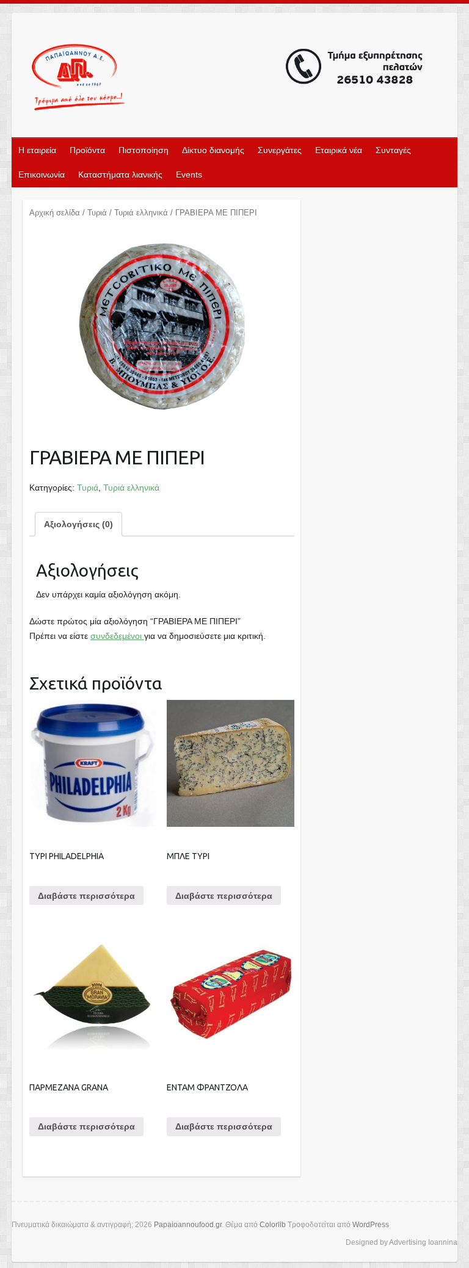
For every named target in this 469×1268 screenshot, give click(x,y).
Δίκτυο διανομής (213, 150)
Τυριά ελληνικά (141, 212)
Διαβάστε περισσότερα (86, 896)
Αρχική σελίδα (54, 212)
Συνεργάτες (280, 150)
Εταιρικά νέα (338, 150)
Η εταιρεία (37, 150)
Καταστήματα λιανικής (120, 174)
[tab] (78, 524)
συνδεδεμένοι (117, 636)
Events (189, 174)
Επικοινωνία (41, 174)
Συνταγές (393, 150)
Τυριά (97, 212)
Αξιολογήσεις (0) (78, 524)
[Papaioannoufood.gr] (228, 78)
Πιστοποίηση (143, 150)
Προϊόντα (87, 150)
